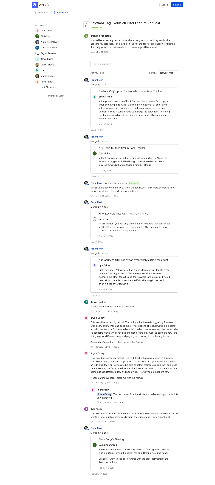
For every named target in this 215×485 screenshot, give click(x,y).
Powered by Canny (56, 96)
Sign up (177, 4)
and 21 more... (48, 87)
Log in (164, 4)
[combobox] (168, 72)
